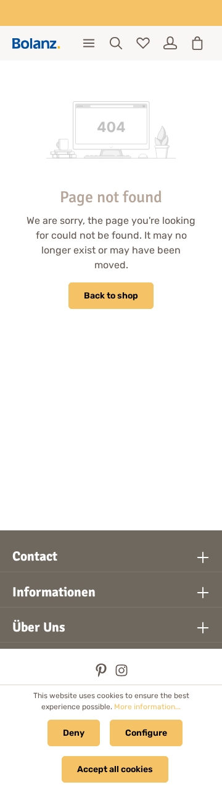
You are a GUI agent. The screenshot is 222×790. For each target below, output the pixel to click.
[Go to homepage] (36, 43)
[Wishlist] (143, 43)
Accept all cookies (115, 769)
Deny (73, 733)
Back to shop (111, 295)
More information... (147, 706)
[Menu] (88, 43)
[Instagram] (121, 674)
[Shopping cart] (197, 43)
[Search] (116, 43)
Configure (146, 733)
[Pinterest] (102, 674)
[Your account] (170, 43)
